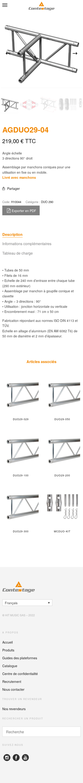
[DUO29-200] (62, 450)
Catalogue (9, 665)
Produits (8, 650)
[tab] (41, 234)
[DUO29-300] (20, 506)
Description (12, 234)
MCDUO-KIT (62, 531)
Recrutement (11, 681)
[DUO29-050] (62, 394)
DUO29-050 (62, 419)
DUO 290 (47, 202)
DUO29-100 (21, 475)
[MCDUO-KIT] (62, 506)
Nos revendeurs (14, 708)
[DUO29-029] (20, 394)
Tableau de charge (17, 253)
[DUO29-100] (20, 450)
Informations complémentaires (26, 243)
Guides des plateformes (19, 658)
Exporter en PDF (24, 210)
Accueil (7, 642)
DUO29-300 (21, 531)
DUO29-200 (62, 475)
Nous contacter (13, 689)
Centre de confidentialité (20, 673)
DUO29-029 (21, 419)
